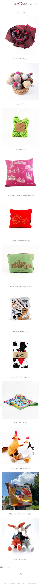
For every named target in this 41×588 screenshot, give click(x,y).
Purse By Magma (20, 241)
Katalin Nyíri (20, 59)
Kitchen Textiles (20, 377)
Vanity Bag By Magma (20, 286)
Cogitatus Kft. (12, 583)
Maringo (20, 150)
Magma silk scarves (20, 514)
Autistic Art (20, 423)
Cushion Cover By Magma (20, 195)
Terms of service (32, 583)
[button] (4, 4)
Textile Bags (20, 332)
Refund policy (22, 583)
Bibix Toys (20, 559)
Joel (20, 104)
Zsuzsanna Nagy (20, 468)
